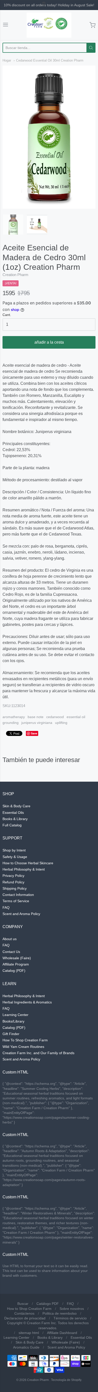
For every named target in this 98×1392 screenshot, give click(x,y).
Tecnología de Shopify (66, 1380)
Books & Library (15, 819)
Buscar (22, 1304)
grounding (11, 723)
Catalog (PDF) (14, 971)
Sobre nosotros (72, 1309)
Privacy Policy (13, 876)
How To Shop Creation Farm (25, 1040)
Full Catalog (12, 825)
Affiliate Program (16, 964)
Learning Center (15, 1015)
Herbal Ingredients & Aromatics (27, 1002)
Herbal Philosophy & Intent (24, 869)
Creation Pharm (15, 275)
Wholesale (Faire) (17, 958)
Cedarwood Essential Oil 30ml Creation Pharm (49, 60)
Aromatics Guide (26, 1347)
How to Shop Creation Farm (29, 1309)
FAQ (6, 907)
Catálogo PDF (47, 1304)
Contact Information (18, 895)
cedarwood (55, 717)
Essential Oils (13, 813)
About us (10, 939)
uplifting (61, 723)
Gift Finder (11, 1034)
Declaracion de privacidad (24, 1318)
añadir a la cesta (49, 342)
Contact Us (11, 952)
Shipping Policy (15, 888)
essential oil (76, 717)
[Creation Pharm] (49, 25)
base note (35, 717)
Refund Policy (13, 882)
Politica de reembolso (59, 1313)
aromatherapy (14, 717)
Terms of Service (16, 901)
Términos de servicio (70, 1318)
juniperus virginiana (36, 723)
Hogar (7, 60)
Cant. (7, 315)
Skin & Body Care (16, 806)
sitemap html (29, 1333)
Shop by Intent (14, 850)
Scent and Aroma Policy (21, 914)
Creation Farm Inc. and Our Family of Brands (38, 1053)
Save (34, 733)
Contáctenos (24, 1313)
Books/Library (13, 1021)
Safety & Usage (15, 857)
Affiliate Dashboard (62, 1333)
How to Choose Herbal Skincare (28, 863)
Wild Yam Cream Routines (23, 1047)
